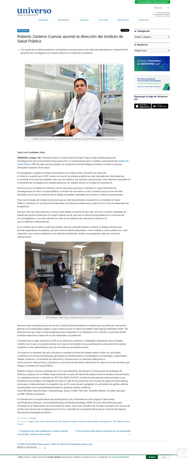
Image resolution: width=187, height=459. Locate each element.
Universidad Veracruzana (152, 2)
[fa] (39, 447)
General (43, 20)
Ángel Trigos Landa (36, 421)
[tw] (45, 447)
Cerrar (164, 457)
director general (51, 421)
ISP (114, 421)
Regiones (63, 20)
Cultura (103, 20)
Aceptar (152, 457)
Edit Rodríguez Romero (67, 421)
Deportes (123, 20)
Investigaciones (106, 421)
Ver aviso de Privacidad (119, 457)
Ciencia (84, 20)
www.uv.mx (86, 444)
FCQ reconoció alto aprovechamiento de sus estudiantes (103, 431)
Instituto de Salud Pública (88, 421)
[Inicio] (34, 14)
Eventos (144, 20)
